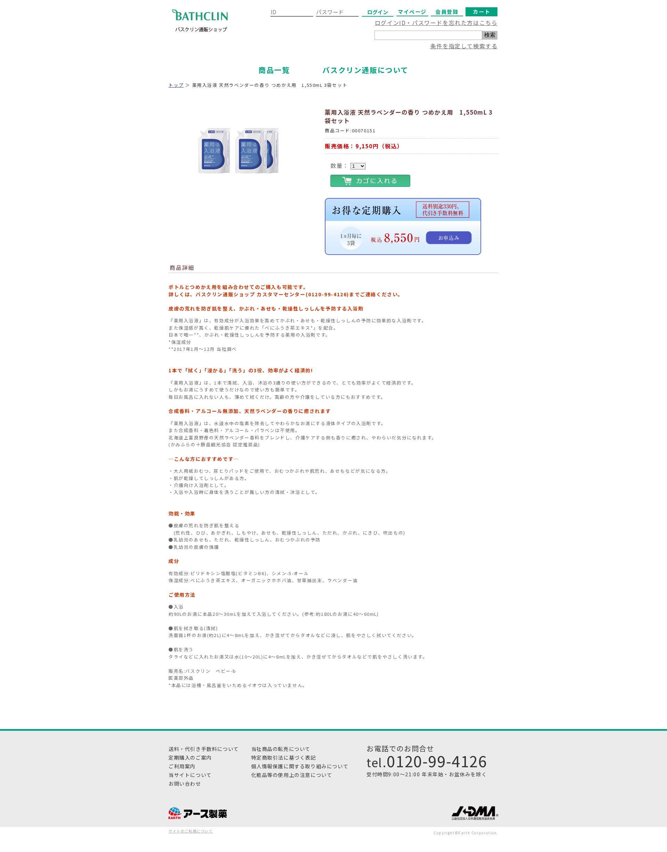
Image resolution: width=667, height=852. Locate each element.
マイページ (412, 11)
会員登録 (446, 11)
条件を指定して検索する (464, 46)
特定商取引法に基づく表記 (283, 757)
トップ (176, 85)
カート (481, 11)
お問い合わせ (184, 783)
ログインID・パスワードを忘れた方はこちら (436, 22)
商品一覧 (274, 70)
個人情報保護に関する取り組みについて (300, 766)
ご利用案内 (182, 766)
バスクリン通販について (365, 70)
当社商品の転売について (281, 748)
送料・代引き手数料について (203, 748)
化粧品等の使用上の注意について (291, 774)
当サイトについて (190, 774)
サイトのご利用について (190, 831)
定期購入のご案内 (190, 757)
